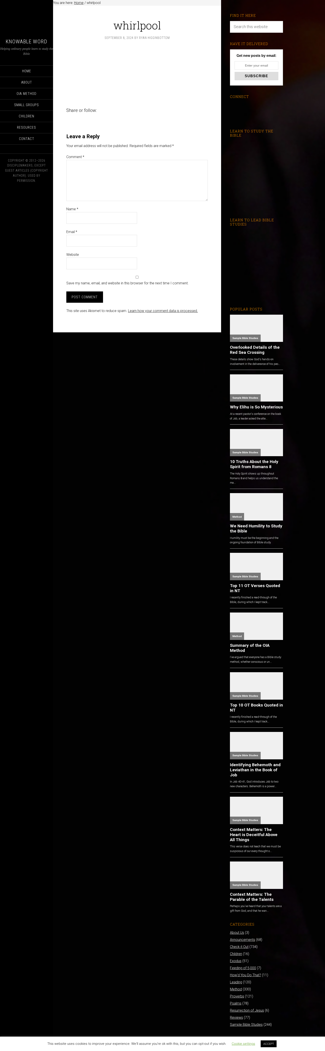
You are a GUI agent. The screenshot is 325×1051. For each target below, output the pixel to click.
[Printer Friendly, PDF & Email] (73, 103)
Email (71, 232)
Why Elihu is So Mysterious (256, 407)
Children (236, 954)
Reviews (236, 1017)
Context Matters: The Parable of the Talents (251, 897)
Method (237, 516)
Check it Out (239, 947)
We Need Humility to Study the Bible (256, 528)
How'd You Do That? (245, 975)
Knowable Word (26, 41)
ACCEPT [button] (268, 1043)
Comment (75, 157)
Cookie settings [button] (243, 1044)
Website (72, 255)
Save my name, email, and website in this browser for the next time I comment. (127, 283)
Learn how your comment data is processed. (163, 311)
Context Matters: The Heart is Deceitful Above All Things (253, 834)
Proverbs (237, 996)
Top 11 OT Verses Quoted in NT (255, 588)
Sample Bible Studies (245, 338)
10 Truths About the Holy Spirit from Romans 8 (254, 464)
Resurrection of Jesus (247, 1010)
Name (72, 209)
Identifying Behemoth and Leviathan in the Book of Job (255, 769)
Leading (236, 982)
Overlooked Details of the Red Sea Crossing (255, 350)
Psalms (235, 1003)
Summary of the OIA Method (250, 648)
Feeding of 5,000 (243, 968)
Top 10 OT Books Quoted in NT (256, 708)
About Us (237, 932)
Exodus (235, 961)
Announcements (242, 940)
